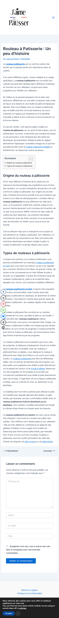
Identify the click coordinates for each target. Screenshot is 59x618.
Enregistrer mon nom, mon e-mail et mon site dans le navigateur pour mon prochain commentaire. (28, 549)
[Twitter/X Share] (3, 298)
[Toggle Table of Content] (29, 159)
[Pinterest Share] (3, 304)
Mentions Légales (29, 590)
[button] (3, 327)
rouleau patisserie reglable (38, 147)
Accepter (8, 613)
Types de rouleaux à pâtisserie (19, 166)
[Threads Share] (3, 322)
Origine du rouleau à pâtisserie (19, 163)
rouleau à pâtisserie (22, 358)
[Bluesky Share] (3, 316)
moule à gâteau (38, 368)
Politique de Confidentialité (29, 593)
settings (22, 608)
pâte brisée (47, 441)
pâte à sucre (30, 441)
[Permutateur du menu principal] (53, 17)
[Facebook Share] (3, 291)
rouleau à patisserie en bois (19, 289)
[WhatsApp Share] (3, 310)
